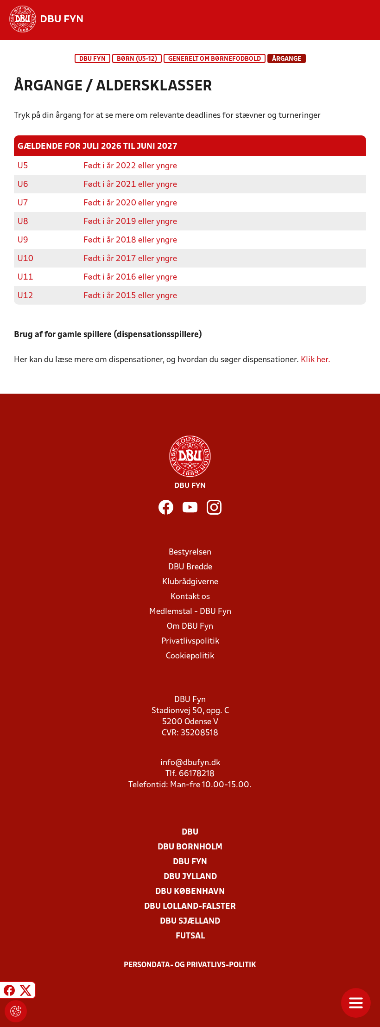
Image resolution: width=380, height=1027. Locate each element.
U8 (23, 222)
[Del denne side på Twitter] (25, 991)
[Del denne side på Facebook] (9, 991)
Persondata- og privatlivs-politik (190, 965)
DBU (190, 832)
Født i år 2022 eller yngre (130, 166)
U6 (23, 185)
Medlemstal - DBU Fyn (190, 612)
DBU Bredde (190, 567)
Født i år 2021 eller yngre (130, 185)
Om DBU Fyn (190, 627)
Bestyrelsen (190, 552)
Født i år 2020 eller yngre (130, 203)
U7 (23, 203)
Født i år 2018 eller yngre (130, 240)
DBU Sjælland (190, 921)
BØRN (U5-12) (137, 59)
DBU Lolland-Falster (190, 907)
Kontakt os (190, 597)
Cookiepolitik (190, 656)
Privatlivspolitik (190, 641)
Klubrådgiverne (190, 582)
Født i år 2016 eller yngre (130, 277)
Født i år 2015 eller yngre (130, 296)
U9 (23, 240)
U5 (23, 166)
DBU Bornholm (190, 847)
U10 (25, 259)
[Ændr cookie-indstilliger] (16, 1011)
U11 (25, 277)
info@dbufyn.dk (190, 763)
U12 (25, 296)
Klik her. (315, 360)
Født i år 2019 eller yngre (130, 222)
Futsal (190, 936)
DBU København (190, 892)
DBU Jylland (190, 877)
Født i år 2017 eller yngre (130, 259)
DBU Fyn (92, 59)
